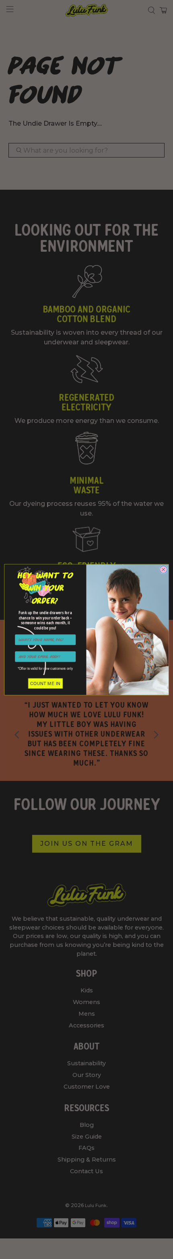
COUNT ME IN (45, 683)
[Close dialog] (163, 569)
